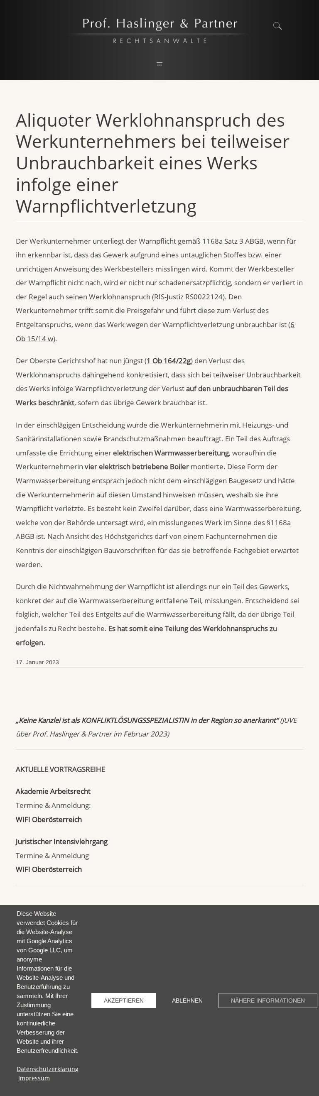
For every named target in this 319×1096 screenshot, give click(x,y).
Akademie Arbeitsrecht (53, 791)
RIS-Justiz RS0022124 (188, 296)
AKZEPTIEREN (124, 1000)
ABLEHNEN (187, 1000)
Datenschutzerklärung (48, 1069)
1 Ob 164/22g (169, 360)
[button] (159, 64)
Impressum (34, 1078)
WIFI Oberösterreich (49, 819)
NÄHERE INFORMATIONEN (268, 1000)
